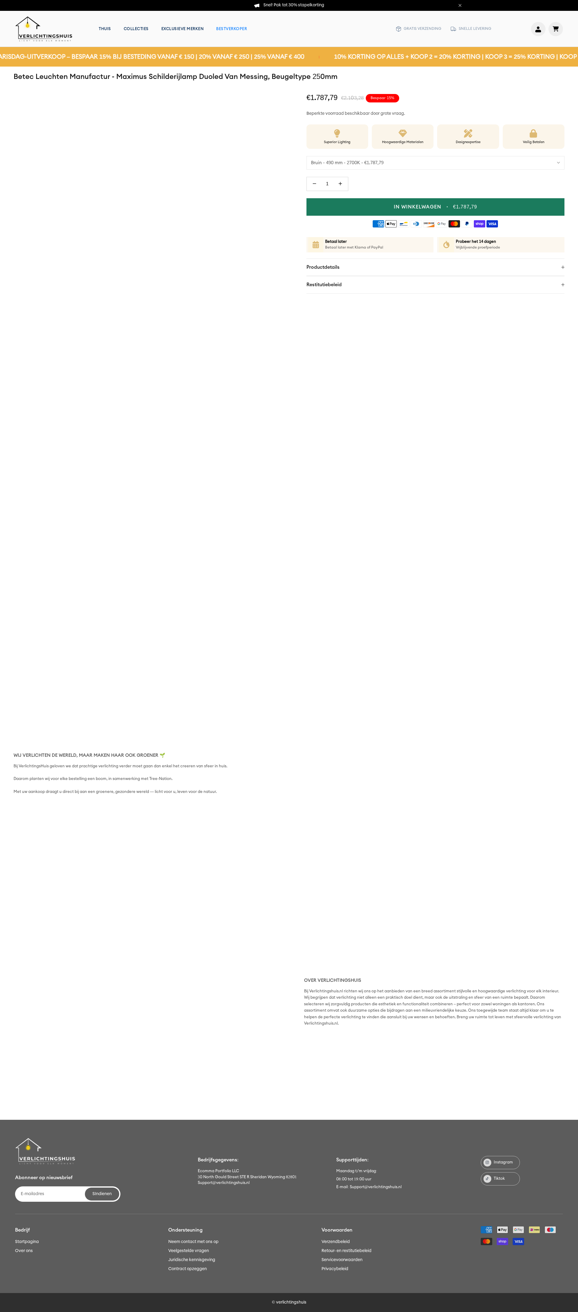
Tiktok (499, 1179)
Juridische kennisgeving (191, 1260)
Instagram (503, 1162)
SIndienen (102, 1194)
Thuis (105, 29)
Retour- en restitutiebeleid (346, 1251)
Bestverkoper (231, 29)
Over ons (24, 1251)
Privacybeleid (335, 1269)
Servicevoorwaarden (342, 1260)
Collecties (136, 29)
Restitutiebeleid (324, 284)
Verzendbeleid (336, 1242)
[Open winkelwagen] (555, 29)
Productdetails (323, 267)
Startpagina (27, 1242)
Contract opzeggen (187, 1269)
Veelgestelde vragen (188, 1251)
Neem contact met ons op (193, 1242)
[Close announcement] (460, 5)
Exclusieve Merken (182, 29)
